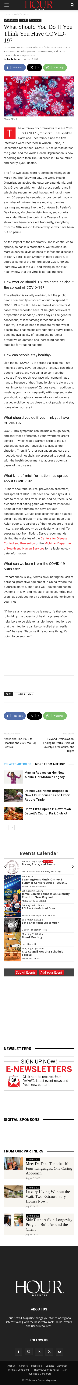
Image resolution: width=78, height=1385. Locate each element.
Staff (64, 1369)
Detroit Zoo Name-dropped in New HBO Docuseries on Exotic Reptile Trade (48, 795)
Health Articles (24, 694)
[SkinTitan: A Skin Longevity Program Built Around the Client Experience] (13, 1220)
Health (23, 20)
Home (7, 14)
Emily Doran (13, 58)
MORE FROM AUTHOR (50, 764)
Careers (23, 1365)
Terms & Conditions (18, 1369)
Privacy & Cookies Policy (46, 1369)
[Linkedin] (39, 1352)
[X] (49, 1352)
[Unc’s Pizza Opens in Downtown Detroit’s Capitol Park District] (13, 813)
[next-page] (12, 827)
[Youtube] (59, 1352)
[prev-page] (6, 827)
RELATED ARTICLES (17, 764)
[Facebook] (18, 1352)
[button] (6, 5)
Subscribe (36, 1365)
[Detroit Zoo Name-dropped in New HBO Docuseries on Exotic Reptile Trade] (13, 795)
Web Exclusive (21, 14)
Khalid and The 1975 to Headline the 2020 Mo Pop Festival (20, 743)
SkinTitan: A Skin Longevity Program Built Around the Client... (49, 1225)
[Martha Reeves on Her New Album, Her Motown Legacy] (13, 777)
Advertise (62, 1365)
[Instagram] (29, 1351)
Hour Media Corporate (39, 1373)
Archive (12, 1365)
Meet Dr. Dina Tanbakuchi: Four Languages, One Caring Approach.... (49, 1168)
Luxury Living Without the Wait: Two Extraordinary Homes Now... (48, 1196)
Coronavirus (35, 20)
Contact (49, 1365)
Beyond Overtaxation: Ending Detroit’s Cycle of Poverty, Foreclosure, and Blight (58, 745)
